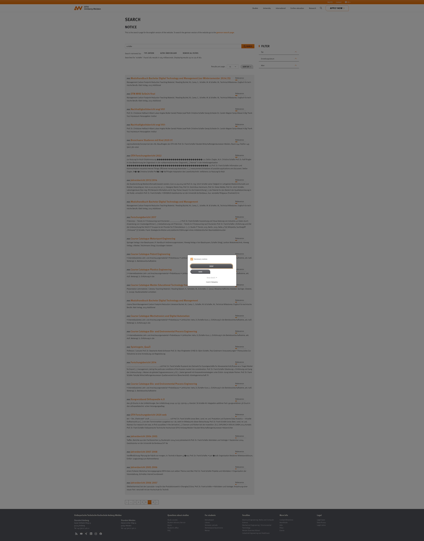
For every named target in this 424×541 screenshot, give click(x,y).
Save (200, 271)
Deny (211, 266)
